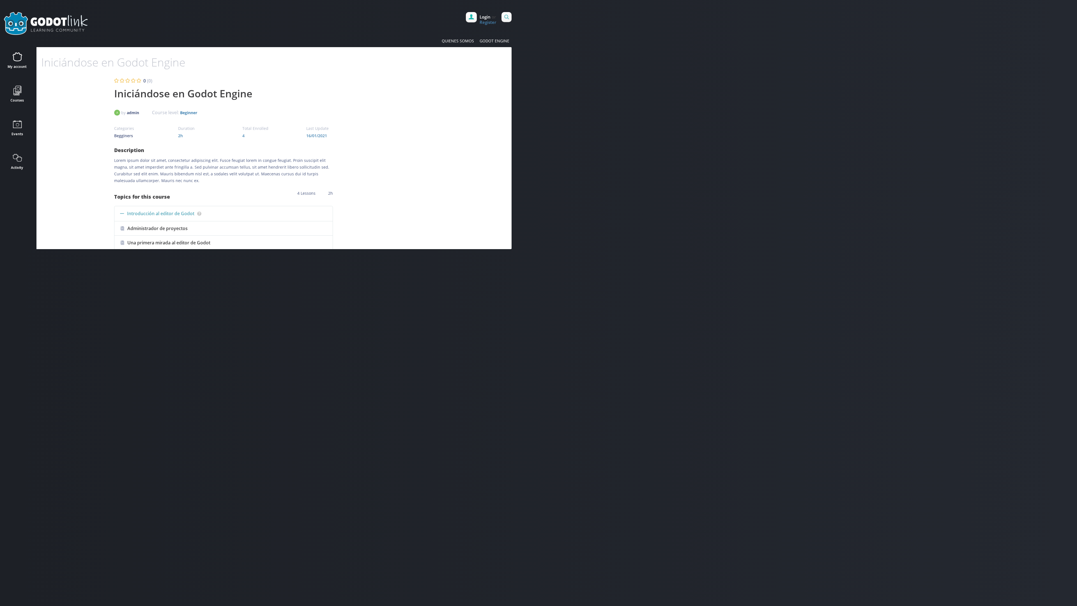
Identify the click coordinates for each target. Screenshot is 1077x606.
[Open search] (506, 17)
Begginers (123, 135)
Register (488, 22)
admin (133, 112)
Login (485, 17)
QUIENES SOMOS (458, 40)
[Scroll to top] (275, 261)
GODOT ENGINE (494, 40)
